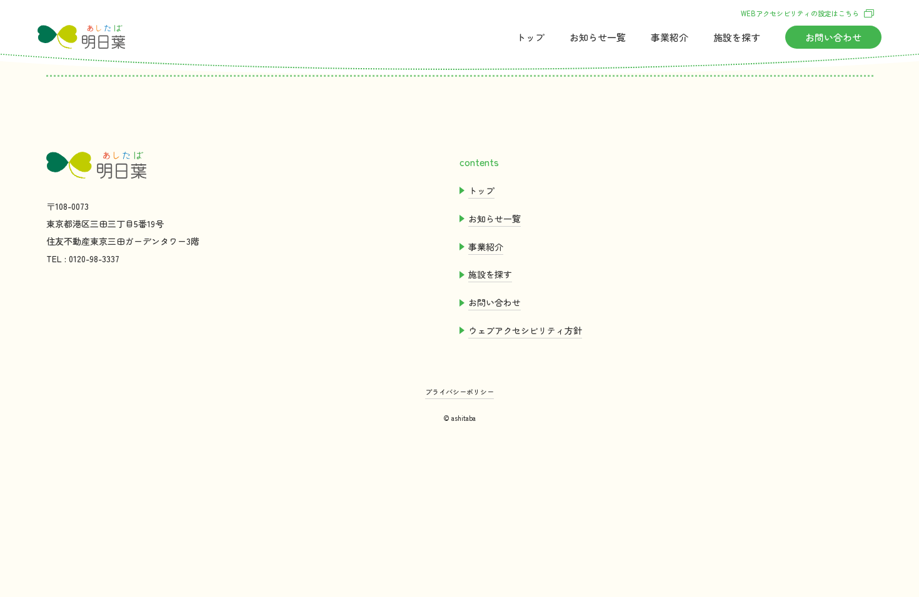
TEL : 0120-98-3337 (82, 258)
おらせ (598, 37)
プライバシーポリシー (459, 392)
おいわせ (833, 37)
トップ (530, 37)
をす (736, 37)
